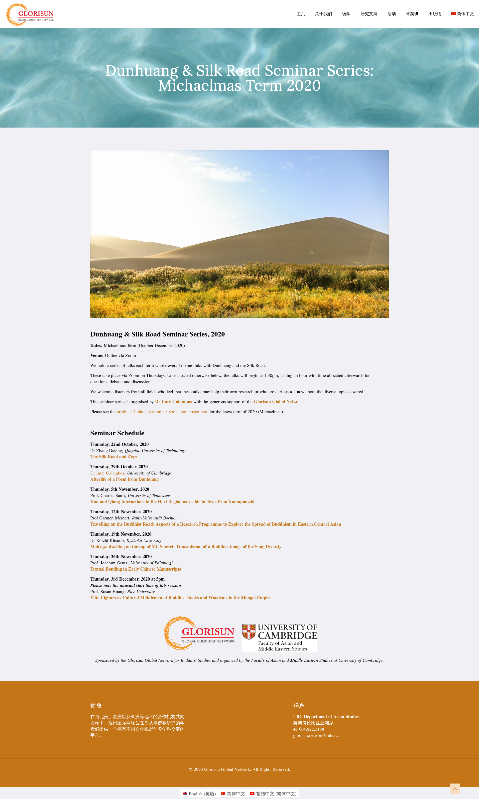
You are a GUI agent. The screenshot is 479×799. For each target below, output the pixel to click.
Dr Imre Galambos (173, 401)
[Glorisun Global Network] (30, 13)
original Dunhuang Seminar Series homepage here (162, 411)
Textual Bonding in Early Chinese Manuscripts (135, 569)
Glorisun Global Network (278, 401)
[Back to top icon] (455, 789)
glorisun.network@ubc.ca (316, 735)
